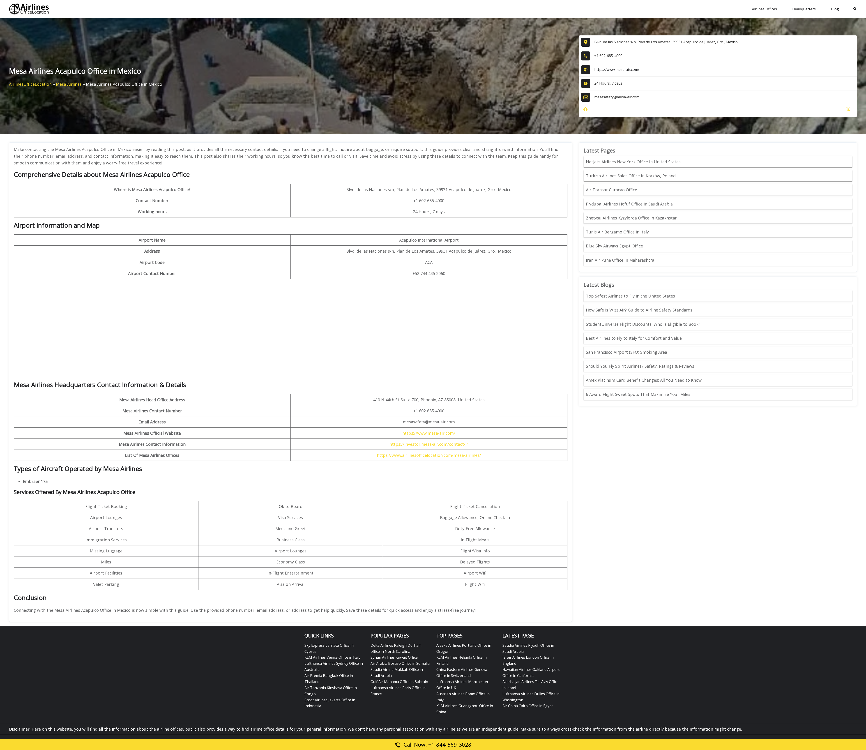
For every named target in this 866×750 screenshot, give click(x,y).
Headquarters (804, 9)
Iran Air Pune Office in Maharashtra (620, 260)
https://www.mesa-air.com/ (616, 69)
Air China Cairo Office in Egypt (527, 705)
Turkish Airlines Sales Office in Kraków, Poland (631, 175)
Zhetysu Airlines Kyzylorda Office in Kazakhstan (631, 218)
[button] (855, 9)
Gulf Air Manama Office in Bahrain (399, 681)
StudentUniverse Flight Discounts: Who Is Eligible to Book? (643, 324)
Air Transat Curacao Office (611, 189)
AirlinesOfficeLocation (30, 84)
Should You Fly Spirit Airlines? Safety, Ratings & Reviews (640, 366)
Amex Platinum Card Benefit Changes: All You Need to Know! (645, 380)
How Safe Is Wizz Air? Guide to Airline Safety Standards (639, 310)
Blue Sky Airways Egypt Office (614, 246)
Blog (835, 9)
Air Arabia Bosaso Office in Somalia (400, 663)
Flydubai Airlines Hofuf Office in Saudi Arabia (629, 204)
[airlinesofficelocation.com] (29, 8)
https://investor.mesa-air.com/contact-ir (428, 444)
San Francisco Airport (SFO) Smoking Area (626, 352)
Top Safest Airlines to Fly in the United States (631, 296)
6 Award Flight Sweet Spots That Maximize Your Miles (638, 394)
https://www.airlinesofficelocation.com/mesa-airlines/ (429, 455)
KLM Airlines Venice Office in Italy (332, 657)
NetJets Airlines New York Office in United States (633, 161)
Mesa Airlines (69, 84)
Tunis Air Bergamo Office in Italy (617, 232)
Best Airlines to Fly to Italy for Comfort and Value (634, 338)
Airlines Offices (764, 9)
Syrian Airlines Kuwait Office (394, 657)
